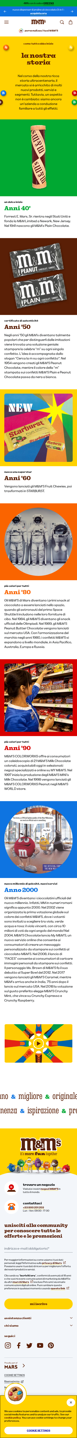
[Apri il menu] (6, 22)
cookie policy (12, 1417)
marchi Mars (21, 1282)
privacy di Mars (52, 1263)
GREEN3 (48, 3)
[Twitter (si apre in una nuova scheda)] (29, 1345)
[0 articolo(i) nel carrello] (70, 22)
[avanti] (72, 11)
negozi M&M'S (49, 1188)
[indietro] (5, 11)
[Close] (71, 1402)
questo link (58, 1288)
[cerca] (62, 22)
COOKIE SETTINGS (14, 1375)
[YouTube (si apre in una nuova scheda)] (40, 1345)
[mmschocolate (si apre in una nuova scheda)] (51, 1345)
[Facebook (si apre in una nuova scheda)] (19, 1345)
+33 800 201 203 (33, 1207)
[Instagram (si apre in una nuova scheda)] (8, 1345)
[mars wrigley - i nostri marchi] (15, 1365)
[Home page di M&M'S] (38, 22)
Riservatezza (12, 1381)
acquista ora (38, 13)
